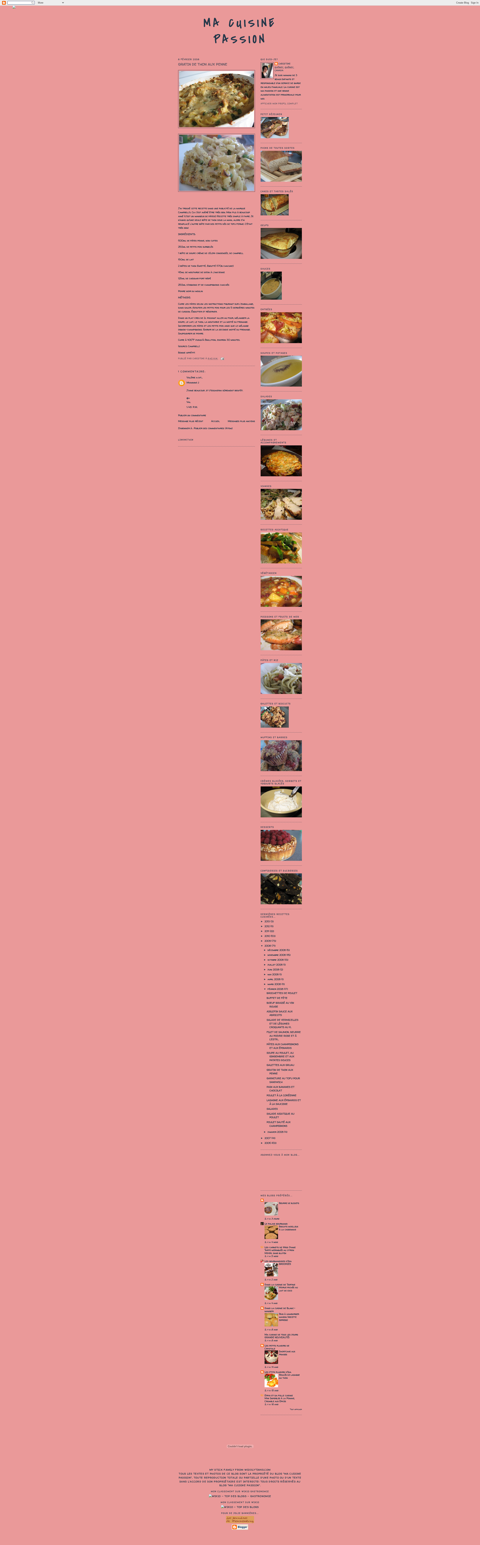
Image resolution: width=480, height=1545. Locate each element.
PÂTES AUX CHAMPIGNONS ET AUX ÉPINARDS (282, 1046)
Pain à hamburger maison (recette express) (289, 1317)
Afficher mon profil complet (279, 103)
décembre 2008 (277, 950)
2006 (268, 1143)
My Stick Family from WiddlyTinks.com (240, 1469)
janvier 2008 (276, 1132)
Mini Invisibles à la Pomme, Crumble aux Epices (280, 1400)
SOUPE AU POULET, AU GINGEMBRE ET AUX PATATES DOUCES (280, 1056)
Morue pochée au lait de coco (288, 1289)
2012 (267, 926)
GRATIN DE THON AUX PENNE (202, 64)
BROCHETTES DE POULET (282, 993)
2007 (268, 1138)
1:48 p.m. (192, 407)
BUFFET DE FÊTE (277, 998)
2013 (268, 921)
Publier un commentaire (192, 415)
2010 (268, 936)
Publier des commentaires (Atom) (213, 428)
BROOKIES (285, 1264)
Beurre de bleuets (289, 1203)
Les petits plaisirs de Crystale (277, 1347)
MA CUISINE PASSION (240, 31)
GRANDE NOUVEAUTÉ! (277, 1337)
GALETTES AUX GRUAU (280, 1065)
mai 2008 (273, 974)
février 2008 (276, 989)
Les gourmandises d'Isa (278, 1261)
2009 (268, 940)
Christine (284, 63)
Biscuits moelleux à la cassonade (288, 1228)
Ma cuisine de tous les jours (281, 1334)
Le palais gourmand (276, 1223)
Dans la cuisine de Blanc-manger (280, 1309)
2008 (268, 945)
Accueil (215, 421)
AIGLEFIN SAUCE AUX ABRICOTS (279, 1013)
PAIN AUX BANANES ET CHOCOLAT (280, 1088)
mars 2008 (275, 984)
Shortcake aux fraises (287, 1353)
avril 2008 (274, 979)
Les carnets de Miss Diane (280, 1247)
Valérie (191, 377)
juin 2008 (274, 969)
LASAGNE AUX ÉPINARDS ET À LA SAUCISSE (284, 1102)
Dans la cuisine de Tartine (280, 1284)
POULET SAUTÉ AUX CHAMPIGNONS (278, 1124)
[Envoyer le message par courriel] (222, 358)
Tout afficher (296, 1409)
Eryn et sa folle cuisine (279, 1395)
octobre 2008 (276, 959)
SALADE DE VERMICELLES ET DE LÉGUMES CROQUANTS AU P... (282, 1023)
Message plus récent (190, 421)
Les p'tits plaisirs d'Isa (278, 1372)
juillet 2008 (275, 964)
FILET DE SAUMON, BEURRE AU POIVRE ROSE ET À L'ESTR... (284, 1035)
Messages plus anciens (241, 421)
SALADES (272, 1108)
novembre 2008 (277, 955)
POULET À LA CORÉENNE (281, 1095)
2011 (267, 931)
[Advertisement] (240, 1536)
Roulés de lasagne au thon (289, 1376)
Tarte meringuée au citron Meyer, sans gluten (279, 1252)
